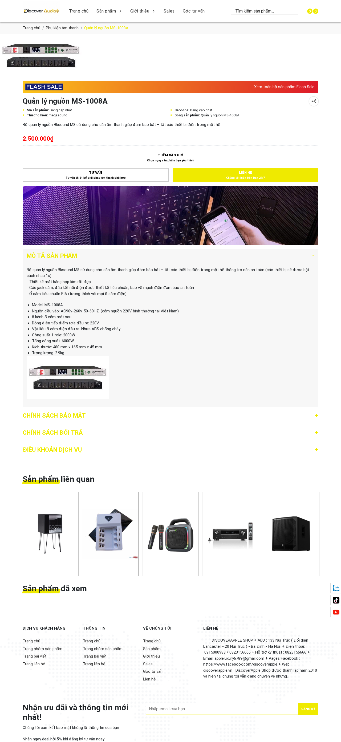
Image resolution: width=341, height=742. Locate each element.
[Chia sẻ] (313, 101)
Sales (169, 11)
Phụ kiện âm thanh (62, 28)
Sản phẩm (106, 11)
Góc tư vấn (194, 11)
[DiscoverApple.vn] (41, 11)
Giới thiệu (139, 11)
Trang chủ (79, 11)
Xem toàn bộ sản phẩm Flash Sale (284, 86)
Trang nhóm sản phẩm (42, 648)
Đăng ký (308, 709)
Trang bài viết (34, 656)
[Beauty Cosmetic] (170, 215)
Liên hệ (149, 679)
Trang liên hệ (34, 664)
